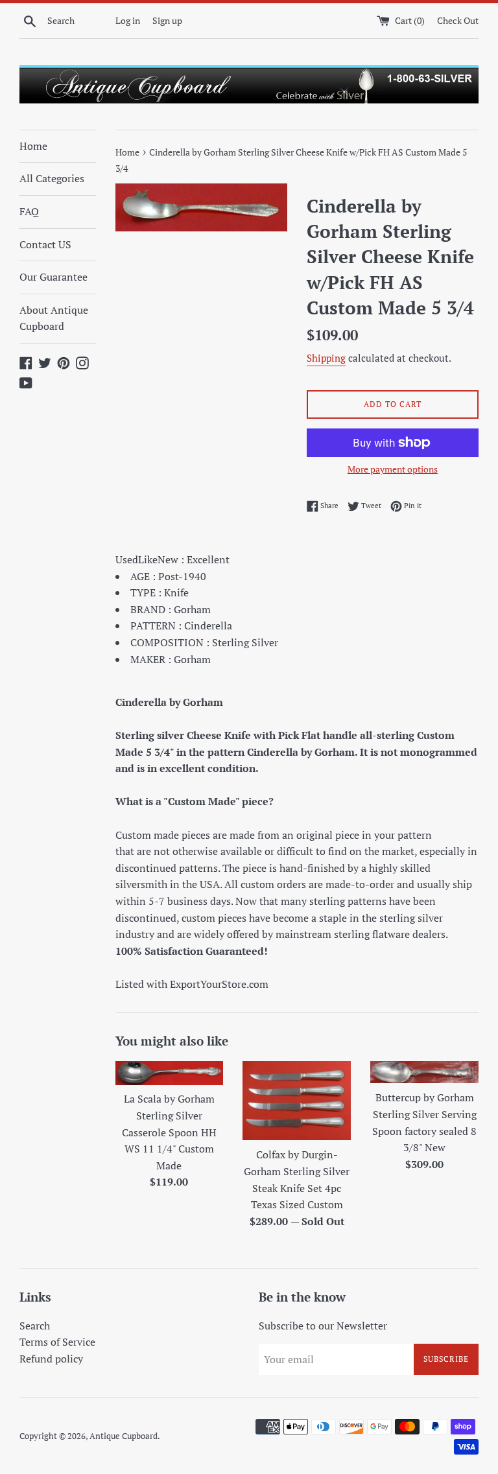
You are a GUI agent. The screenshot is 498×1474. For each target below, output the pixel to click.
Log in (127, 20)
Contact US (45, 244)
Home (33, 146)
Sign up (167, 20)
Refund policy (51, 1358)
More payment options (393, 469)
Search (34, 1325)
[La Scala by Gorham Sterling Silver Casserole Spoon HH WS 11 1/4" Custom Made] (169, 1072)
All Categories (51, 178)
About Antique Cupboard (53, 318)
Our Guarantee (53, 277)
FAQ (29, 211)
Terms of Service (57, 1342)
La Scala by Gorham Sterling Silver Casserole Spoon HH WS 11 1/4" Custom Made (169, 1132)
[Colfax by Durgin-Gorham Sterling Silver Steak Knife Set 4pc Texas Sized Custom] (297, 1100)
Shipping (326, 357)
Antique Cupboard (123, 1436)
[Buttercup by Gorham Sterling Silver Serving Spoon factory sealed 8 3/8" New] (424, 1072)
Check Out (458, 20)
